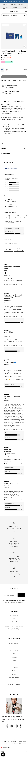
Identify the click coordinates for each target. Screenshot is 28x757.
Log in (6, 7)
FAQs (14, 653)
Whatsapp (23, 80)
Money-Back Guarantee (14, 684)
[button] (2, 11)
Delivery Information (14, 643)
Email (18, 80)
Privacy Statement (14, 681)
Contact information (22, 741)
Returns (14, 647)
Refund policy (6, 743)
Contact (24, 7)
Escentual (7, 741)
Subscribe (21, 595)
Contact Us (14, 621)
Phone (14, 80)
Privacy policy (14, 741)
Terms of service (14, 743)
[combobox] (14, 15)
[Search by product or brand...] (24, 15)
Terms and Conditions (14, 677)
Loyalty (15, 7)
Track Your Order (14, 650)
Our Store (13, 674)
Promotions (14, 657)
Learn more (8, 93)
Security (14, 660)
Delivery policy (22, 743)
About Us (14, 670)
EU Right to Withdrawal (14, 664)
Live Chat (10, 80)
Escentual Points (14, 667)
